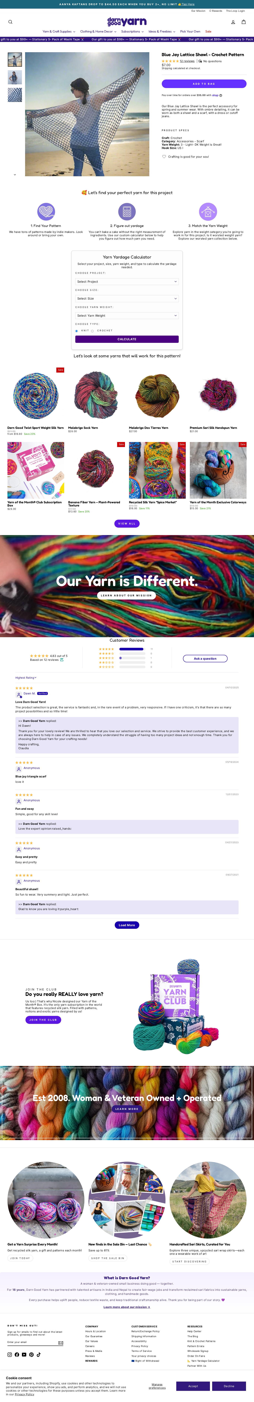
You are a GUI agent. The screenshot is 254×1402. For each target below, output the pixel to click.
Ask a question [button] (205, 658)
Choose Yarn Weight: (94, 307)
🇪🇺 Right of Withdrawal (145, 1360)
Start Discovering (189, 1261)
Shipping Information (143, 1336)
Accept (193, 1386)
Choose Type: (87, 324)
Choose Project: (90, 273)
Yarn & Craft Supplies (57, 31)
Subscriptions (131, 31)
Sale (208, 31)
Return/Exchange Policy (145, 1331)
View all (127, 523)
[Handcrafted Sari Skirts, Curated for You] (208, 1200)
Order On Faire (196, 1356)
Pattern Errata (195, 1346)
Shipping (167, 68)
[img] (24, 688)
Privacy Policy (24, 1394)
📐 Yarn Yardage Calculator (203, 1360)
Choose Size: (87, 290)
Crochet (105, 330)
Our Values (91, 1341)
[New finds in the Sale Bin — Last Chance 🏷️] (127, 1200)
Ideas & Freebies (160, 31)
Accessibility (139, 1341)
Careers (90, 1346)
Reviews (90, 1356)
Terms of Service (141, 1351)
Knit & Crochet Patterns (201, 1341)
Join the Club (43, 1019)
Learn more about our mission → (127, 1307)
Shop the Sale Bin (107, 1258)
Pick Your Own (190, 31)
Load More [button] (127, 925)
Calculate (127, 339)
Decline (229, 1386)
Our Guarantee (93, 1336)
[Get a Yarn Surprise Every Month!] (45, 1200)
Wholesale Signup (197, 1351)
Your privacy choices (143, 1356)
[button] (171, 61)
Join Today (20, 1258)
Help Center (194, 1331)
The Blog (192, 1336)
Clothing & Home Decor (96, 31)
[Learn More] (127, 1103)
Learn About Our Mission (126, 595)
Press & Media (93, 1351)
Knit (85, 330)
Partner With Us (196, 1365)
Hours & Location (95, 1331)
